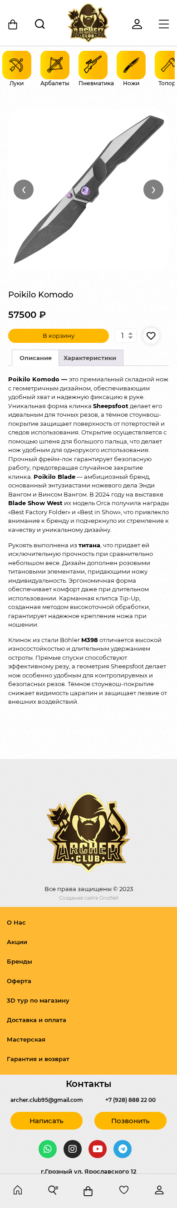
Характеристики (90, 357)
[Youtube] (97, 1149)
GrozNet (108, 898)
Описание (36, 357)
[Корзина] (13, 24)
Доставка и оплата (36, 1019)
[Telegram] (122, 1149)
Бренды (19, 961)
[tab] (35, 358)
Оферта (19, 980)
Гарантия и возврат (38, 1058)
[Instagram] (73, 1149)
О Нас (16, 922)
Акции (17, 941)
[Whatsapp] (48, 1149)
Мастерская (26, 1039)
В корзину (58, 335)
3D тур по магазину (38, 1000)
